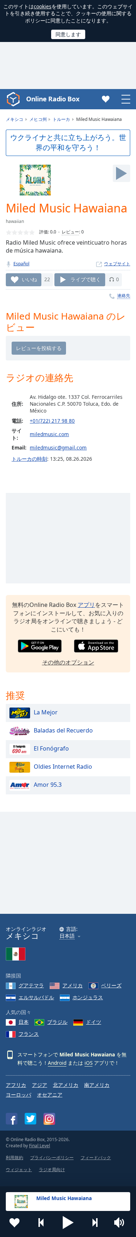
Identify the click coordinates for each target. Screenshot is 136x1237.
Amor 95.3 (48, 785)
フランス (28, 1033)
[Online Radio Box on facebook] (11, 1118)
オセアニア (49, 1094)
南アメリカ (97, 1084)
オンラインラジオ (26, 933)
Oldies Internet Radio (63, 767)
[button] (68, 1222)
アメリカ (72, 985)
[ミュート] (121, 1222)
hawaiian (15, 221)
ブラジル (57, 1021)
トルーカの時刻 (29, 458)
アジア (39, 1084)
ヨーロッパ (18, 1094)
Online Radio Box (52, 98)
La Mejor (46, 712)
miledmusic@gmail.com (58, 447)
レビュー (70, 232)
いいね (29, 279)
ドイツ (93, 1021)
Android (57, 1062)
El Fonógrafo (51, 748)
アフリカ (16, 1084)
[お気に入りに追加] (14, 1222)
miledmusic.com (49, 434)
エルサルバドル (36, 997)
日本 (23, 1021)
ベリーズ (111, 985)
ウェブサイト (117, 264)
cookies (42, 6)
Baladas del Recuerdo (63, 730)
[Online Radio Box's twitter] (30, 1118)
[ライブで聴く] (121, 173)
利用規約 (14, 1157)
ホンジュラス (88, 997)
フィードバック (96, 1157)
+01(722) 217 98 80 (52, 420)
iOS (88, 1062)
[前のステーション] (41, 1222)
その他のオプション (68, 662)
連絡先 (123, 295)
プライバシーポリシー (52, 1157)
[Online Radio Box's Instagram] (49, 1119)
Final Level (39, 1146)
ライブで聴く (85, 279)
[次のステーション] (94, 1222)
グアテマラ (31, 985)
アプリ (86, 605)
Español (21, 264)
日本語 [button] (67, 936)
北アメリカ (65, 1084)
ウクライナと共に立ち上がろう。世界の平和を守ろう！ (68, 142)
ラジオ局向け (52, 1169)
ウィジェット (19, 1169)
